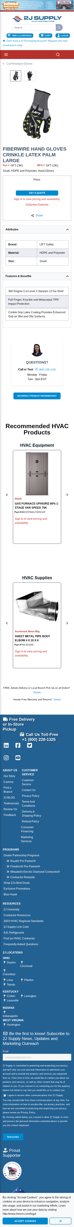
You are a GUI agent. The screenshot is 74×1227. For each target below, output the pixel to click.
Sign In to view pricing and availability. (37, 199)
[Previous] (7, 496)
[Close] (60, 1221)
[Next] (67, 496)
